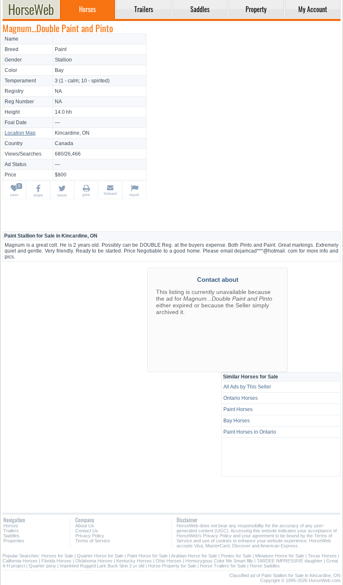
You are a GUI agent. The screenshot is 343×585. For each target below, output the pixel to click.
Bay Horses (236, 421)
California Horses (20, 560)
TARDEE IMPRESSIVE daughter (290, 560)
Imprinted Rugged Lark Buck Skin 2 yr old (102, 565)
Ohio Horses (169, 560)
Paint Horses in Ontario (249, 432)
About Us (84, 525)
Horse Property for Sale (172, 565)
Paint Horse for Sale (147, 555)
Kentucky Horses (134, 560)
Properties (13, 540)
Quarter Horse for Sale (100, 555)
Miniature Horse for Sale (279, 555)
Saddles (11, 535)
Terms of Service (92, 540)
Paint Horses (238, 409)
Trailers (11, 530)
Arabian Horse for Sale (194, 555)
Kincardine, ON (72, 133)
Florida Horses (56, 560)
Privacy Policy (89, 535)
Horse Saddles (265, 565)
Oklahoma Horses (94, 560)
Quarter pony (42, 565)
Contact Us (86, 530)
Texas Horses (322, 555)
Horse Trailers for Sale (223, 565)
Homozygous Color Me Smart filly (219, 560)
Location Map (20, 133)
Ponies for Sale (236, 555)
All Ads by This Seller (247, 387)
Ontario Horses (240, 398)
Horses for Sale (57, 555)
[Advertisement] (244, 92)
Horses (10, 525)
